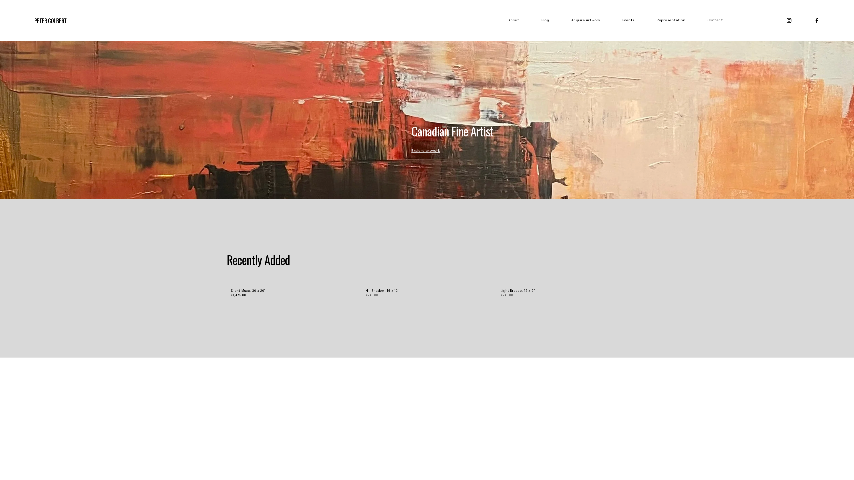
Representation (671, 20)
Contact (715, 20)
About (513, 20)
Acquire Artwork (585, 20)
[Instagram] (789, 20)
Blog (545, 20)
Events (628, 20)
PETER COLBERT (50, 20)
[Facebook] (817, 20)
